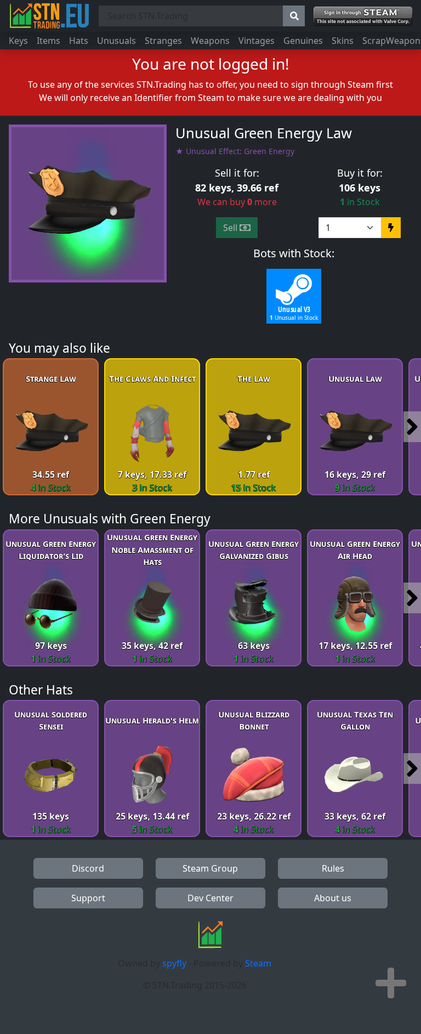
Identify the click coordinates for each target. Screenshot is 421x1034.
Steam (258, 963)
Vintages (256, 41)
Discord (88, 868)
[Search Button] (294, 15)
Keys (18, 41)
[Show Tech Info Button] (391, 983)
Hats (78, 41)
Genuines (303, 41)
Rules (333, 868)
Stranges (163, 41)
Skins (343, 41)
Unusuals (116, 41)
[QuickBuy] (391, 227)
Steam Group (210, 868)
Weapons (210, 41)
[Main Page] (49, 16)
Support (88, 898)
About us (332, 898)
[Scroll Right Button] (412, 427)
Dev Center (210, 898)
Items (48, 41)
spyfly (174, 963)
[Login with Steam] (363, 16)
